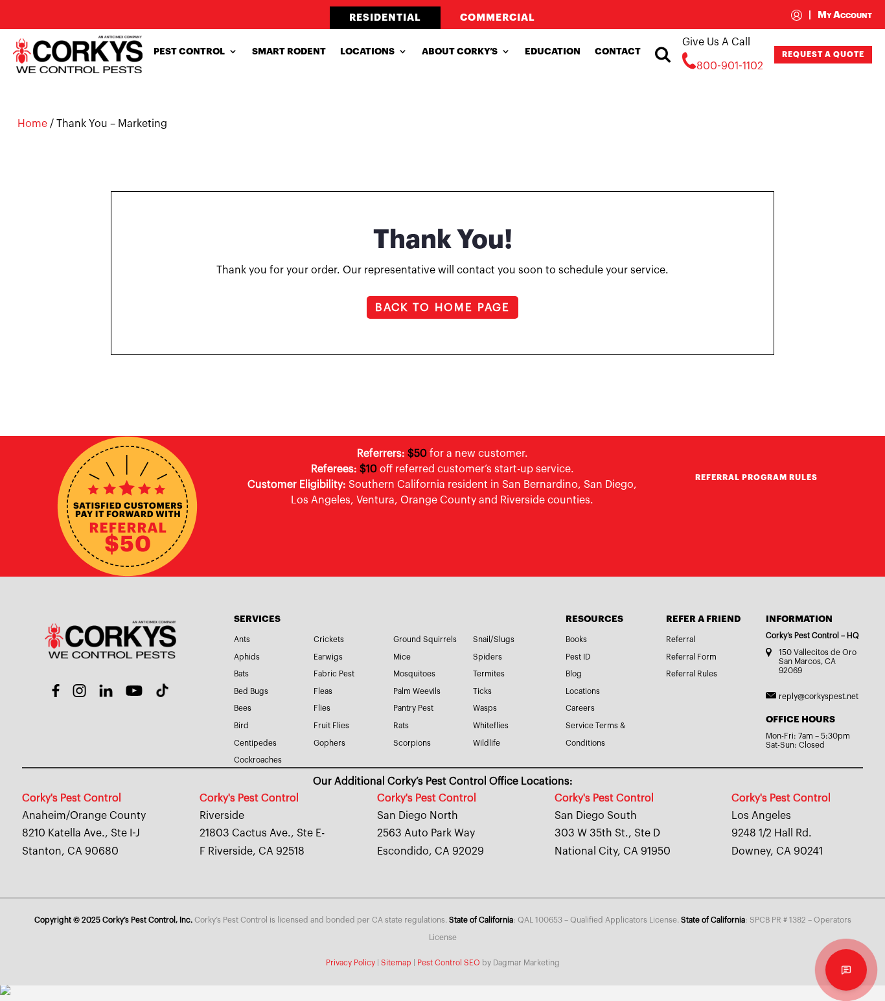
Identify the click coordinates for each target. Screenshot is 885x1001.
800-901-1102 (729, 66)
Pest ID (578, 657)
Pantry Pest (413, 708)
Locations (367, 51)
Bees (242, 708)
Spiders (487, 657)
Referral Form (691, 657)
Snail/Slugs (493, 639)
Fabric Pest (334, 674)
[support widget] (846, 970)
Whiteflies (491, 726)
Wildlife (486, 743)
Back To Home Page (442, 307)
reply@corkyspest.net (818, 696)
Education (552, 51)
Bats (241, 674)
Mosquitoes (414, 674)
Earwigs (328, 657)
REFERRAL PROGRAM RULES (756, 477)
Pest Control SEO (448, 963)
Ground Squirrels (425, 639)
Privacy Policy (350, 963)
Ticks (482, 691)
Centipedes (255, 743)
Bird (241, 726)
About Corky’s (460, 51)
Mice (402, 657)
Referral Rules (691, 674)
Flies (322, 708)
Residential (385, 18)
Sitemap (396, 963)
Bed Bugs (251, 691)
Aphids (247, 657)
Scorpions (412, 743)
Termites (489, 674)
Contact (618, 51)
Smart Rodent (289, 51)
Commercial (497, 18)
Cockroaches (258, 760)
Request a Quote (823, 54)
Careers (580, 708)
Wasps (485, 708)
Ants (242, 639)
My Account (840, 15)
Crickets (329, 639)
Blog (574, 674)
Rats (401, 726)
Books (576, 639)
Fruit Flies (331, 726)
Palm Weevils (417, 691)
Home (32, 124)
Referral (680, 639)
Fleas (323, 691)
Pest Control (189, 51)
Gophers (329, 743)
